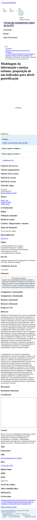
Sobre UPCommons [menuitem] (10, 38)
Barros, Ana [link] (4, 200)
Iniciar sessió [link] (24, 18)
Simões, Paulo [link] (5, 204)
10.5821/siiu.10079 (7, 465)
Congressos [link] (8, 48)
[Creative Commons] (18, 278)
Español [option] (21, 13)
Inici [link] (6, 47)
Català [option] (20, 11)
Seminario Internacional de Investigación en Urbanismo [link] (17, 51)
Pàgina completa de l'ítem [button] (9, 193)
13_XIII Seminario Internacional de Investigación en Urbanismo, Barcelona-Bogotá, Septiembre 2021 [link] (20, 54)
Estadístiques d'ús (8, 160)
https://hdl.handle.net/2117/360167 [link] (11, 458)
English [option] (20, 15)
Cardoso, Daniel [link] (6, 202)
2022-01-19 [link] (4, 238)
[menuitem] (6, 34)
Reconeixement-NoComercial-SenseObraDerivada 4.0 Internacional (18, 286)
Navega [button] (6, 34)
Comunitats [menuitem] (7, 30)
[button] (17, 11)
